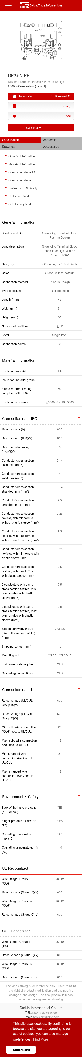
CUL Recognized (19, 204)
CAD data (32, 128)
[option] (41, 42)
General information (21, 156)
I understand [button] (21, 1050)
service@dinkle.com (46, 1017)
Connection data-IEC (22, 172)
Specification (10, 140)
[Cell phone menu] (9, 8)
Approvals (49, 140)
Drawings (8, 146)
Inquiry (67, 106)
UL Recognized (18, 196)
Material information (21, 164)
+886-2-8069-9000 (44, 1012)
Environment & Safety (22, 188)
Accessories (51, 146)
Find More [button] (40, 1039)
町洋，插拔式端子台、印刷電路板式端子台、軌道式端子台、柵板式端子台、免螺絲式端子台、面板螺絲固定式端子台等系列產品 (41, 5)
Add (68, 116)
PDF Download (58, 96)
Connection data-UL (21, 180)
